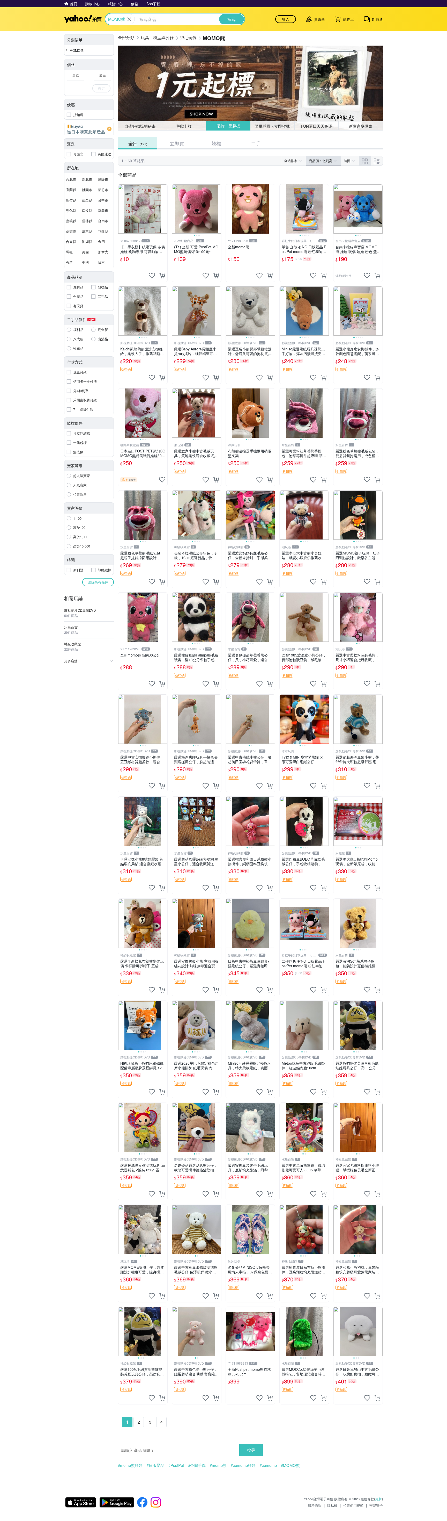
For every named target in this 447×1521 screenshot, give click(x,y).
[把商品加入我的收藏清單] (152, 275)
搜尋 (251, 1450)
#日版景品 (155, 1465)
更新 (378, 1498)
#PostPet (176, 1465)
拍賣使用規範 (353, 1505)
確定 (101, 88)
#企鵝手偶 (197, 1465)
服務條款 (314, 1505)
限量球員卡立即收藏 (272, 125)
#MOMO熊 (290, 1465)
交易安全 (376, 1505)
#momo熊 (218, 1465)
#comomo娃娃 (243, 1465)
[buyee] (89, 129)
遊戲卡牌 (184, 126)
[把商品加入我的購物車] (162, 275)
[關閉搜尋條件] (129, 19)
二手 (255, 143)
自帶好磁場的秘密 (139, 126)
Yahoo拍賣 (83, 19)
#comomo (268, 1465)
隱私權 (332, 1505)
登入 (285, 19)
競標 (216, 143)
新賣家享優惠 (360, 126)
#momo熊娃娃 (130, 1465)
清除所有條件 (98, 582)
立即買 (177, 143)
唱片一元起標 (228, 126)
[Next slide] (217, 209)
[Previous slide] (175, 209)
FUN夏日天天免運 (316, 126)
